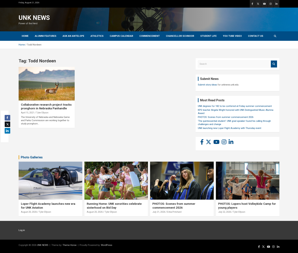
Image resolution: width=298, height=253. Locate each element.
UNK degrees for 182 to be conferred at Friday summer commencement (235, 106)
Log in (22, 230)
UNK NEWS (34, 17)
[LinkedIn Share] (7, 131)
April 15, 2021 (27, 112)
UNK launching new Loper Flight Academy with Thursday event (229, 128)
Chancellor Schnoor (180, 36)
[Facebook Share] (7, 118)
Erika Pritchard (174, 212)
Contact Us (255, 36)
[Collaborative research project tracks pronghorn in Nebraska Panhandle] (46, 84)
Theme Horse (70, 245)
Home (25, 36)
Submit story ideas (207, 84)
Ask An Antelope (73, 36)
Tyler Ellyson (42, 112)
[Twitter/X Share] (7, 124)
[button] (6, 137)
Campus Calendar (121, 36)
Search (274, 63)
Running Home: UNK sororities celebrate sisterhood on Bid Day (114, 205)
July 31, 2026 (158, 212)
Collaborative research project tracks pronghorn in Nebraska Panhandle (46, 106)
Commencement (149, 36)
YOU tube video (232, 36)
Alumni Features (45, 36)
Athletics (97, 36)
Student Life (208, 36)
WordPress (106, 245)
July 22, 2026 (224, 212)
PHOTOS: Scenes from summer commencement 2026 (225, 117)
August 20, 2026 (29, 212)
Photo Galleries (32, 157)
